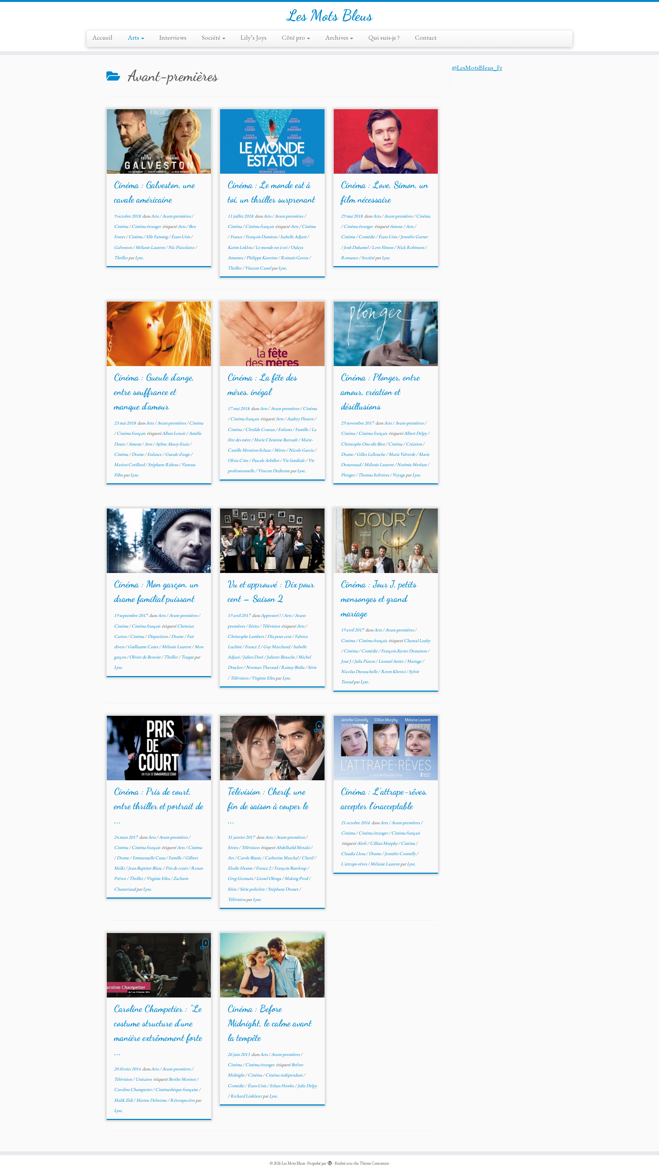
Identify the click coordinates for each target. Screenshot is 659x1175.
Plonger (348, 475)
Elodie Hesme (240, 868)
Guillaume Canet (143, 647)
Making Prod (296, 878)
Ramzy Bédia (293, 667)
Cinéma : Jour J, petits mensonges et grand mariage (378, 599)
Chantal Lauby (417, 641)
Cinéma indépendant (284, 1075)
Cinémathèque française (177, 1089)
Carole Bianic (249, 858)
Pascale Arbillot (266, 460)
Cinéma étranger (147, 226)
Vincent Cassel (258, 268)
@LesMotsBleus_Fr (477, 67)
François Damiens (262, 237)
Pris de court (177, 868)
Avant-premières (176, 216)
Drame (138, 454)
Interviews (172, 37)
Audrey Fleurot (300, 419)
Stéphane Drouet (283, 889)
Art (231, 858)
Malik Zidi (123, 1100)
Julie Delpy (307, 1086)
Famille (302, 429)
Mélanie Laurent (150, 247)
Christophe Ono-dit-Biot (363, 444)
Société (212, 37)
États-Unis (181, 237)
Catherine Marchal (282, 858)
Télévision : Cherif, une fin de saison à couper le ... (268, 806)
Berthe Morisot (182, 1079)
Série (312, 667)
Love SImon (383, 247)
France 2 (252, 647)
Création (414, 444)
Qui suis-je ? (384, 37)
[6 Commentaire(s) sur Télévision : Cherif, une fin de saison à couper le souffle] (320, 732)
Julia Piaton (365, 661)
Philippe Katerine (262, 258)
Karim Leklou (240, 247)
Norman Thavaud (262, 667)
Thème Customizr (374, 1163)
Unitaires (144, 1079)
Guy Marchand (277, 647)
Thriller (121, 258)
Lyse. (139, 258)
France (236, 237)
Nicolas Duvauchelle (359, 671)
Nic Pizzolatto (181, 247)
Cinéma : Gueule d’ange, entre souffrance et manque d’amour (154, 392)
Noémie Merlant (412, 465)
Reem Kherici (393, 671)
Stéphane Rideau (163, 465)
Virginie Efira (264, 678)
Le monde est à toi (272, 247)
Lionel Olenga (269, 878)
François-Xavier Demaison (404, 651)
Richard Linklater (246, 1096)
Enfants (285, 429)
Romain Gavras (295, 258)
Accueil (102, 37)
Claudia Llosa (353, 854)
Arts (134, 37)
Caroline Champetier (133, 1089)
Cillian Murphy (384, 843)
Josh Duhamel (356, 247)
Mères (280, 450)
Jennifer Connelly (400, 854)
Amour (396, 226)
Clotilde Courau (260, 429)
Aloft (362, 843)
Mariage (414, 661)
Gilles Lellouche (371, 454)
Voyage (399, 475)
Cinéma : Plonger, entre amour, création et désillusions (380, 392)
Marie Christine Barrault (276, 440)
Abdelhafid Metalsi (293, 847)
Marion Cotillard (129, 465)
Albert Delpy (416, 433)
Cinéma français (260, 226)
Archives (337, 37)
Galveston (123, 247)
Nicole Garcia (301, 450)
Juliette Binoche (281, 657)
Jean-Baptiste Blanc (145, 868)
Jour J (346, 661)
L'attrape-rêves (354, 864)
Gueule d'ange (178, 454)
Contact (426, 37)
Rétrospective (183, 1100)
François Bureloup (290, 868)
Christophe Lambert (246, 636)
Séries (253, 626)
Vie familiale (294, 460)
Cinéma (121, 226)
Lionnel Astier (391, 661)
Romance (350, 258)
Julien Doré (253, 657)
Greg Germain (241, 878)
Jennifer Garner (414, 237)
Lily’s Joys (254, 37)
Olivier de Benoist (145, 657)
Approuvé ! (271, 615)
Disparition (158, 636)
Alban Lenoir (174, 433)
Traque (187, 657)
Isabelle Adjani (293, 237)
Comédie (367, 237)
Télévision (271, 626)
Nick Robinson (411, 247)
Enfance (154, 454)
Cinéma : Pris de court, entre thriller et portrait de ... (158, 806)
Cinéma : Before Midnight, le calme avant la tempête (270, 1023)
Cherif (308, 858)
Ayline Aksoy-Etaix (173, 444)
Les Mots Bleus (329, 15)
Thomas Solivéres (374, 475)
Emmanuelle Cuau (149, 858)
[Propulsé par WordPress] (330, 1162)
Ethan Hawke (282, 1086)
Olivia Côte (238, 460)
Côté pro (294, 37)
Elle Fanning (157, 237)
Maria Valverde (402, 454)
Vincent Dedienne (274, 471)
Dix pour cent (279, 636)
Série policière (252, 889)
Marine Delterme (151, 1100)
